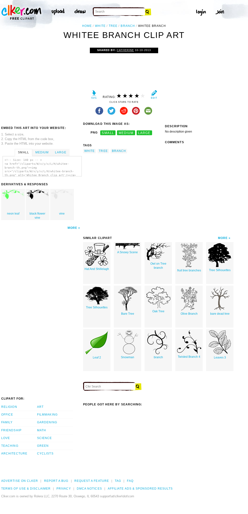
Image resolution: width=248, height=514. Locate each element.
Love (5, 438)
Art (40, 407)
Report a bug (56, 481)
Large (60, 152)
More (72, 228)
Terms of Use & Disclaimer (26, 488)
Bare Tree (127, 313)
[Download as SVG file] (94, 95)
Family (7, 422)
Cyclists (45, 453)
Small (23, 152)
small (108, 132)
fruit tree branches (189, 270)
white (100, 26)
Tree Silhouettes (220, 270)
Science (44, 438)
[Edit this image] (154, 95)
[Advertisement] (42, 84)
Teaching (9, 445)
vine (62, 213)
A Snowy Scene (127, 252)
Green (43, 445)
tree (113, 26)
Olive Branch (189, 313)
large (144, 132)
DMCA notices (89, 488)
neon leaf (13, 213)
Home (87, 26)
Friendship (11, 430)
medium (126, 132)
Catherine (125, 50)
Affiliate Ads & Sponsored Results (140, 488)
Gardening (47, 422)
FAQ (130, 481)
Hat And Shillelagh (97, 269)
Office (7, 414)
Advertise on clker (19, 481)
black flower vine (37, 215)
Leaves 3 (220, 357)
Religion (9, 407)
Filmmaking (47, 414)
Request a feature (91, 481)
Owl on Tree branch (158, 265)
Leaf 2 (97, 357)
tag (118, 481)
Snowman (127, 357)
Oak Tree (158, 311)
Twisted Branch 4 (189, 356)
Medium (42, 152)
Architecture (14, 453)
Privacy (63, 488)
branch (128, 26)
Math (41, 430)
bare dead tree (220, 313)
